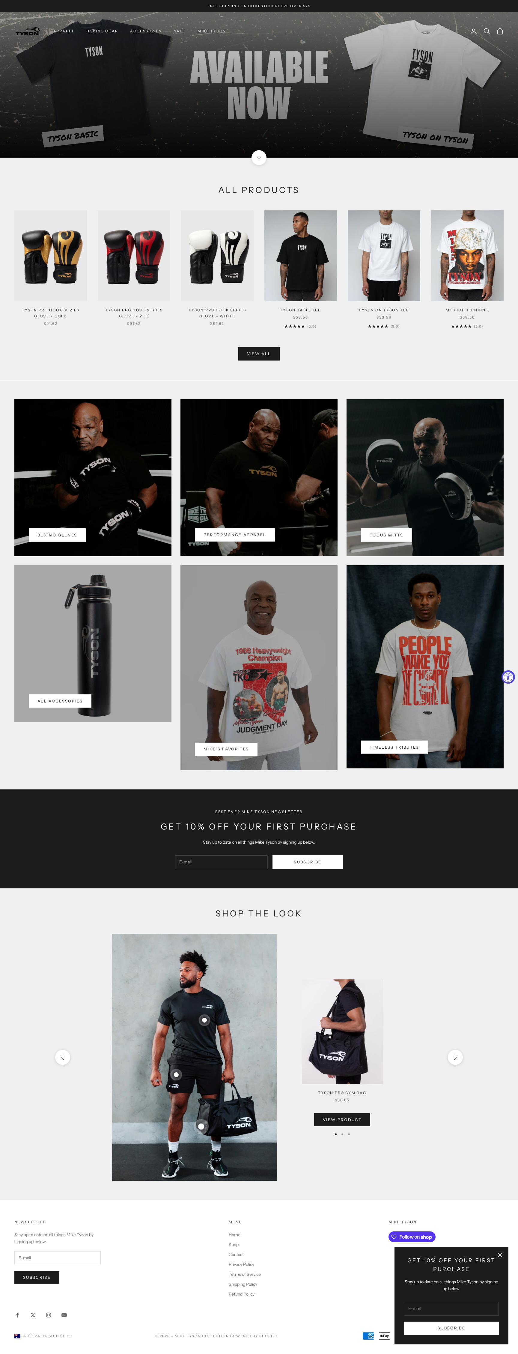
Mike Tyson (212, 31)
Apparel (64, 31)
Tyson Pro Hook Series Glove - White (217, 313)
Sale (180, 31)
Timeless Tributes (394, 747)
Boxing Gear (102, 31)
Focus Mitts (386, 535)
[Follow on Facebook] (17, 1315)
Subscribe (451, 1328)
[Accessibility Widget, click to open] (508, 677)
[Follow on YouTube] (64, 1315)
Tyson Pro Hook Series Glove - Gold (50, 313)
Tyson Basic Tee (300, 310)
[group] (259, 85)
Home (234, 1234)
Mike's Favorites (226, 749)
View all (259, 353)
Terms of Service (245, 1274)
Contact (236, 1254)
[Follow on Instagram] (49, 1315)
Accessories (146, 31)
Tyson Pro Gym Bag (342, 1093)
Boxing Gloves (57, 535)
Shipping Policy (243, 1284)
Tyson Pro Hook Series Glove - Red (134, 313)
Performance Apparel (235, 534)
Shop (234, 1244)
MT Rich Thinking (467, 310)
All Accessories (60, 701)
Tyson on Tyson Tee (384, 310)
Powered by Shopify (254, 1336)
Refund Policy (242, 1294)
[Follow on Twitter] (33, 1315)
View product (342, 1119)
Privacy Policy (241, 1264)
